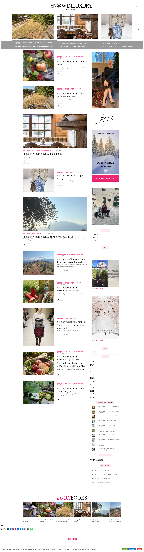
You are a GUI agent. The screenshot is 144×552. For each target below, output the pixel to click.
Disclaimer (72, 538)
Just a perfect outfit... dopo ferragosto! (109, 439)
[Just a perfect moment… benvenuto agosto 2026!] (38, 363)
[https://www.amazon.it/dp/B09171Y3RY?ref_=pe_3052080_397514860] (105, 273)
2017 (92, 390)
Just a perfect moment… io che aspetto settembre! (26, 46)
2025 (92, 364)
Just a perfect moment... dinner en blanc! (107, 425)
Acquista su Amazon (98, 288)
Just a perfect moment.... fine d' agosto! (109, 406)
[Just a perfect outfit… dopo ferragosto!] (38, 180)
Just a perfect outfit (107, 43)
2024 (92, 368)
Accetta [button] (125, 549)
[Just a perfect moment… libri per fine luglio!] (38, 392)
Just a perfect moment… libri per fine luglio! (71, 390)
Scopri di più (132, 549)
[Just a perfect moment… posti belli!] (55, 138)
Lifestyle (95, 237)
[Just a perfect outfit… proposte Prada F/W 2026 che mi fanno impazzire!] (38, 327)
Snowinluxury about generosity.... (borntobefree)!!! (107, 449)
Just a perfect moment (39, 42)
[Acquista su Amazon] (105, 152)
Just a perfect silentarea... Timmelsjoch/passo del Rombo (107, 430)
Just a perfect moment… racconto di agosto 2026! (68, 289)
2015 (92, 397)
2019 (92, 384)
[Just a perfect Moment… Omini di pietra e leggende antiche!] (38, 263)
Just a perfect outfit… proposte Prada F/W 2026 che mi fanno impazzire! (72, 324)
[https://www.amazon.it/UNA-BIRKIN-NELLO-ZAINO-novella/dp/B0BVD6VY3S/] (105, 317)
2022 (92, 374)
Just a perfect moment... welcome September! (107, 444)
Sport (94, 240)
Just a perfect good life (25, 42)
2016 (92, 393)
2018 (92, 387)
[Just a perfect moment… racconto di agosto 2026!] (38, 291)
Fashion (99, 43)
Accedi (93, 352)
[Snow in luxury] (72, 6)
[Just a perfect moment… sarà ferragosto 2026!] (55, 221)
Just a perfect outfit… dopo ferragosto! (111, 46)
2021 (92, 377)
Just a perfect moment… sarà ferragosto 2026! (48, 236)
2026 (92, 361)
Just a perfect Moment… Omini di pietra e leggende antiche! (72, 260)
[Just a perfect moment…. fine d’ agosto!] (38, 65)
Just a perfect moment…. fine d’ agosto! (102, 470)
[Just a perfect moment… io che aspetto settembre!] (38, 97)
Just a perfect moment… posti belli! (65, 46)
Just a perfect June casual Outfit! (107, 420)
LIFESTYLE (10, 43)
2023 (92, 371)
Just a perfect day (13, 42)
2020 (92, 381)
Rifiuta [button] (139, 549)
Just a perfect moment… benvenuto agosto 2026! (68, 358)
